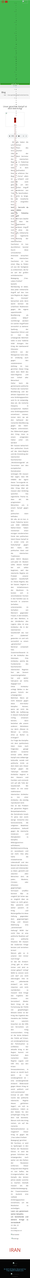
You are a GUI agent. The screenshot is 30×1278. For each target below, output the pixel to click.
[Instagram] (3, 1)
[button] (15, 120)
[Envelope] (6, 1)
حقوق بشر (16, 40)
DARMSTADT (16, 107)
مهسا (16, 174)
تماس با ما (16, 202)
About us (16, 64)
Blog (16, 215)
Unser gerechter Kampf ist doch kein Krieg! (18, 95)
